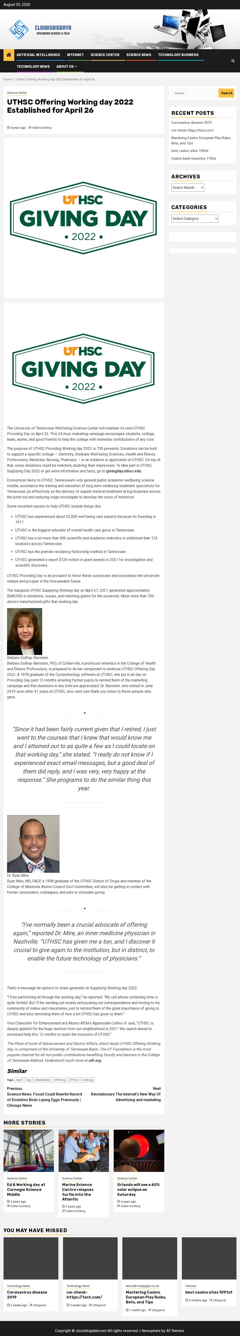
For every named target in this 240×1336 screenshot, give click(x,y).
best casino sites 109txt (189, 151)
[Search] (233, 60)
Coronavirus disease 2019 (191, 122)
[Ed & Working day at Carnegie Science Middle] (29, 1151)
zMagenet (39, 1305)
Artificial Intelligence (38, 55)
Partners (190, 1286)
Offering (59, 1080)
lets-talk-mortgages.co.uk (142, 1286)
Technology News (33, 67)
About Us (65, 67)
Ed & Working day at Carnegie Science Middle (26, 1189)
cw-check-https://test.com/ (192, 130)
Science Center (105, 55)
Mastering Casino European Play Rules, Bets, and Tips (146, 1297)
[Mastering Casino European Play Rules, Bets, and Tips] (149, 1258)
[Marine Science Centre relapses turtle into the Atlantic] (84, 1151)
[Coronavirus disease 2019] (31, 1258)
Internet (75, 55)
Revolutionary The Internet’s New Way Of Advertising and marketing (126, 1094)
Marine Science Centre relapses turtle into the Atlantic (78, 1191)
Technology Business (178, 55)
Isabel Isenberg (42, 127)
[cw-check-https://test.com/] (90, 1258)
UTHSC (74, 1080)
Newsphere (151, 1330)
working (87, 1080)
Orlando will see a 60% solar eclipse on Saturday (138, 1189)
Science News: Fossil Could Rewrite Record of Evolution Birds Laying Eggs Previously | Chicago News (44, 1097)
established (43, 1080)
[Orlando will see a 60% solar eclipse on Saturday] (139, 1151)
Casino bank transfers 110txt (193, 158)
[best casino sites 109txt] (209, 1258)
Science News (138, 55)
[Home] (8, 55)
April (19, 1080)
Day (28, 1080)
